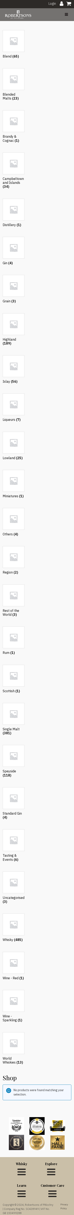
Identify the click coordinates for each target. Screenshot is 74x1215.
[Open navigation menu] (66, 15)
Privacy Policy (64, 1206)
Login (52, 3)
